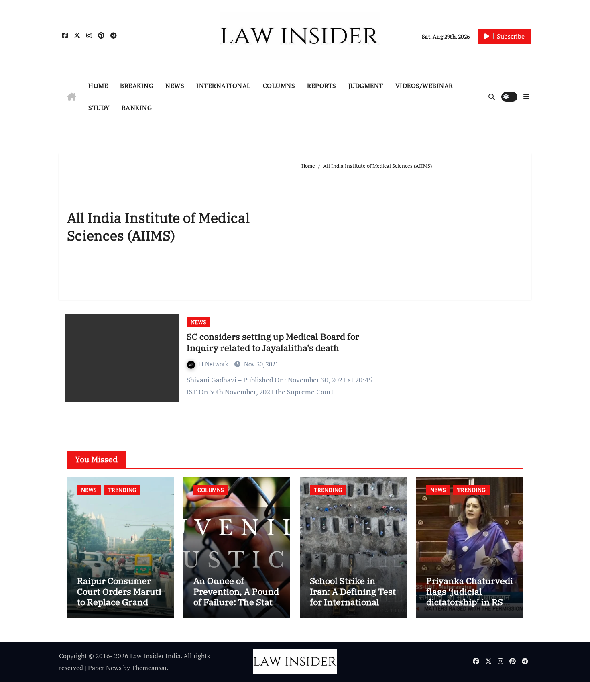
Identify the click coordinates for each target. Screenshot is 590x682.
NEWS (174, 85)
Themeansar (149, 667)
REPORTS (321, 85)
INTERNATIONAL (223, 85)
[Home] (71, 97)
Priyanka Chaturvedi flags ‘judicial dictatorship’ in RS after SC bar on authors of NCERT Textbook (469, 607)
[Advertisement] (412, 231)
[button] (526, 96)
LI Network (214, 364)
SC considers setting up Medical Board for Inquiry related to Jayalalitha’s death (273, 342)
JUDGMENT (365, 85)
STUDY (99, 107)
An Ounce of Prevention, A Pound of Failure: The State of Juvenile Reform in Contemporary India (236, 607)
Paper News (105, 667)
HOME (98, 85)
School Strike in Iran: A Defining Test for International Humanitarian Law (353, 596)
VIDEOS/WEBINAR (424, 85)
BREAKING (136, 85)
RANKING (137, 107)
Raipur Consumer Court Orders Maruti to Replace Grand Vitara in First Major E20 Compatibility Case (119, 607)
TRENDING (122, 490)
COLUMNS (279, 85)
